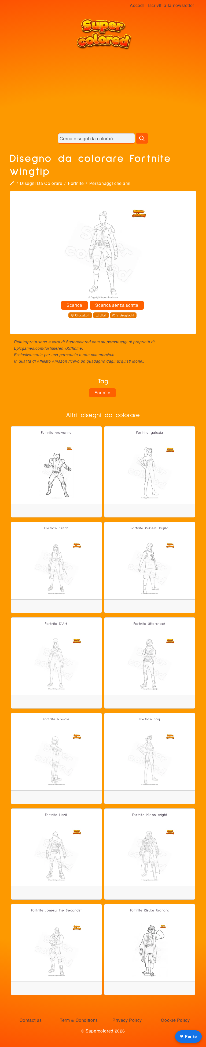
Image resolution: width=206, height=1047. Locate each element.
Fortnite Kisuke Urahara (150, 910)
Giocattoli (82, 315)
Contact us (31, 1020)
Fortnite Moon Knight (149, 815)
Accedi (137, 5)
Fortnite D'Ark (56, 624)
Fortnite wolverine (56, 433)
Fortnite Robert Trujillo (149, 528)
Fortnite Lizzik (56, 815)
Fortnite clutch (56, 528)
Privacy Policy (127, 1020)
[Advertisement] (103, 91)
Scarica (74, 305)
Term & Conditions (79, 1020)
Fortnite (76, 183)
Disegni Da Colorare (41, 183)
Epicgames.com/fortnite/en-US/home (48, 348)
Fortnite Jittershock (150, 624)
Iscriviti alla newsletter (171, 5)
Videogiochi (125, 315)
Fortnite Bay (149, 719)
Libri (103, 315)
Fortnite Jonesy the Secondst (56, 910)
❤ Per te (188, 1036)
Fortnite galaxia (149, 433)
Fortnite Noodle (56, 719)
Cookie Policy (175, 1020)
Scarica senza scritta (116, 305)
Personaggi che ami (110, 183)
